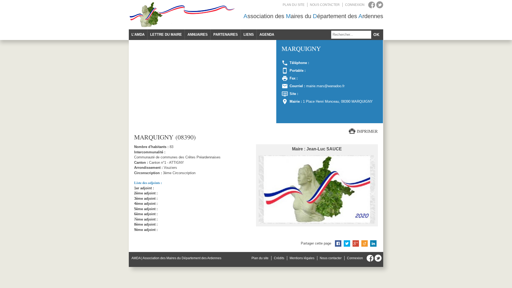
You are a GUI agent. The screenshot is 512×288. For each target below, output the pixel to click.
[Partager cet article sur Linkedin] (373, 243)
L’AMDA (138, 35)
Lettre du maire (166, 35)
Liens (248, 35)
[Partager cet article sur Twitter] (347, 243)
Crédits (279, 258)
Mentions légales (302, 258)
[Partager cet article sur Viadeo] (364, 243)
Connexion (355, 5)
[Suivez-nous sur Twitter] (379, 4)
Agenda (266, 35)
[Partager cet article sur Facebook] (338, 243)
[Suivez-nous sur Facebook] (371, 4)
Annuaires (197, 35)
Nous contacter (325, 5)
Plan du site (294, 5)
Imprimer (367, 131)
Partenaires (225, 35)
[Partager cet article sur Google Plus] (356, 243)
